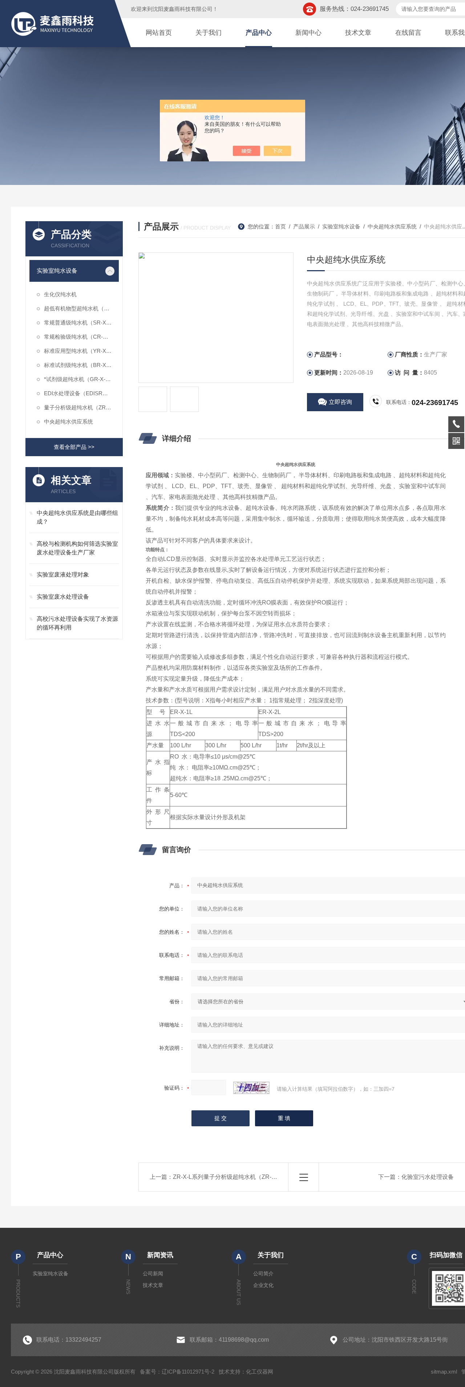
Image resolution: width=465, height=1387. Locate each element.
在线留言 (408, 32)
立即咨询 (340, 402)
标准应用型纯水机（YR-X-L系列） (81, 351)
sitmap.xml (444, 1372)
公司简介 (263, 1273)
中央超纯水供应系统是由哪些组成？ (77, 517)
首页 (280, 226)
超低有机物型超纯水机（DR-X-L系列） (81, 308)
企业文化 (263, 1285)
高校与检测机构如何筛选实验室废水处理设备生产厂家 (77, 548)
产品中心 (259, 32)
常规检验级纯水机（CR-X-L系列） (81, 337)
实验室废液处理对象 (63, 574)
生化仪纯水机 (60, 294)
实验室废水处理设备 (63, 597)
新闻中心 (308, 32)
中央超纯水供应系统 (68, 421)
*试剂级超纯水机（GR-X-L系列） (81, 379)
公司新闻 (153, 1273)
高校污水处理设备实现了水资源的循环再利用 (77, 623)
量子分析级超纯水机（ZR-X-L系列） (81, 407)
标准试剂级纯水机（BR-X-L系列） (81, 365)
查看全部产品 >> (74, 447)
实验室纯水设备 (57, 271)
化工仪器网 (259, 1372)
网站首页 (159, 32)
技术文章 (358, 32)
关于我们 (208, 32)
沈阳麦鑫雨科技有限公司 (183, 9)
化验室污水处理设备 (427, 1177)
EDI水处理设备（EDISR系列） (81, 393)
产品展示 (304, 226)
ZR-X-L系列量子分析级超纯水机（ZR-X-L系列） (235, 1177)
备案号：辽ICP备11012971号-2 (177, 1372)
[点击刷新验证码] (251, 1088)
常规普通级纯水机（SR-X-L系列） (81, 322)
